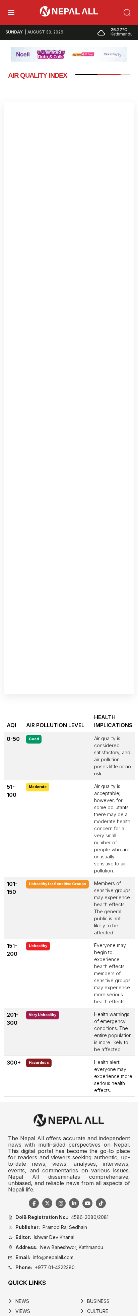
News (18, 1301)
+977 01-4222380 (41, 1267)
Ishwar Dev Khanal (41, 1237)
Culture (94, 1311)
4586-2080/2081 (58, 1217)
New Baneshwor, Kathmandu (55, 1247)
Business (95, 1301)
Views (19, 1311)
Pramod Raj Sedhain (47, 1227)
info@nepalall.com (40, 1257)
